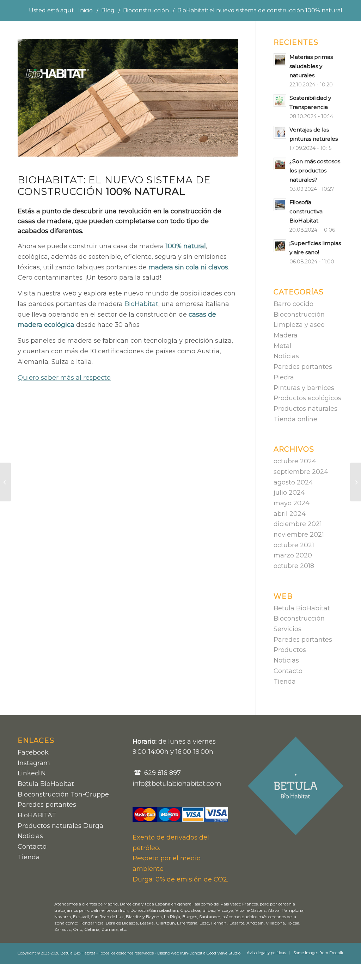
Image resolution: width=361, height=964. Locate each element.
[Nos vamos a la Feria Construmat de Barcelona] (5, 482)
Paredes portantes (303, 367)
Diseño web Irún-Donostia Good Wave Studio (198, 953)
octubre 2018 (294, 566)
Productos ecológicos (307, 398)
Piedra (284, 377)
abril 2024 (290, 514)
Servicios (287, 629)
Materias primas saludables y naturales (311, 66)
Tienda (285, 681)
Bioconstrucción (299, 314)
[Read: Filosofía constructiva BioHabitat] (280, 205)
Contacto (288, 671)
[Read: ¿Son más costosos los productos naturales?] (280, 164)
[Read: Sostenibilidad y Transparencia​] (280, 100)
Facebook (33, 752)
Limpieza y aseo (299, 325)
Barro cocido (293, 304)
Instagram (34, 763)
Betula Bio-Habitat (77, 953)
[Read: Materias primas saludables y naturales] (280, 59)
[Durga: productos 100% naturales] (355, 482)
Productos (290, 650)
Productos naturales (305, 409)
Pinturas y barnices (304, 388)
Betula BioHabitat (302, 608)
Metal (283, 346)
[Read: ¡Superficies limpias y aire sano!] (280, 245)
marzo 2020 (293, 555)
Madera (286, 335)
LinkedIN (32, 773)
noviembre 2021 (299, 534)
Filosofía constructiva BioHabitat (306, 211)
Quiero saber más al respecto (64, 378)
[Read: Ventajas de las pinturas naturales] (280, 132)
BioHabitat (141, 304)
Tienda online (295, 419)
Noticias (286, 356)
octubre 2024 (295, 461)
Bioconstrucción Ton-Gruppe (63, 794)
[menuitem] (266, 952)
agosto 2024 (293, 482)
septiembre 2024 (301, 472)
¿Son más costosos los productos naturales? (314, 170)
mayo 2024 (292, 503)
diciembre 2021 (298, 524)
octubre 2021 (294, 545)
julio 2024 (289, 492)
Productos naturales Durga (60, 826)
